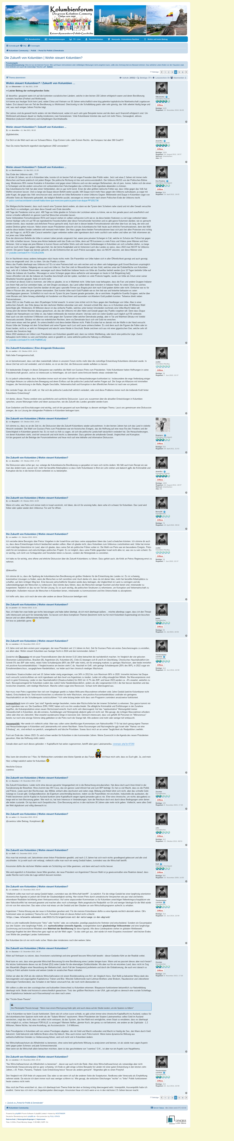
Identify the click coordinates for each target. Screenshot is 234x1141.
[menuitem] (32, 39)
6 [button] (182, 72)
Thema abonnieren (17, 78)
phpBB (17, 1113)
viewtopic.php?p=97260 (123, 744)
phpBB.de (31, 1116)
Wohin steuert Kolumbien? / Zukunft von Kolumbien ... (40, 83)
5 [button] (179, 72)
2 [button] (168, 72)
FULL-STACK (55, 1116)
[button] (161, 72)
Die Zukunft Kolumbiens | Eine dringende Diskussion (35, 348)
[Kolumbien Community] (96, 20)
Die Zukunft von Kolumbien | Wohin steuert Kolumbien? (43, 57)
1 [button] (165, 72)
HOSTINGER (60, 1113)
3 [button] (172, 72)
